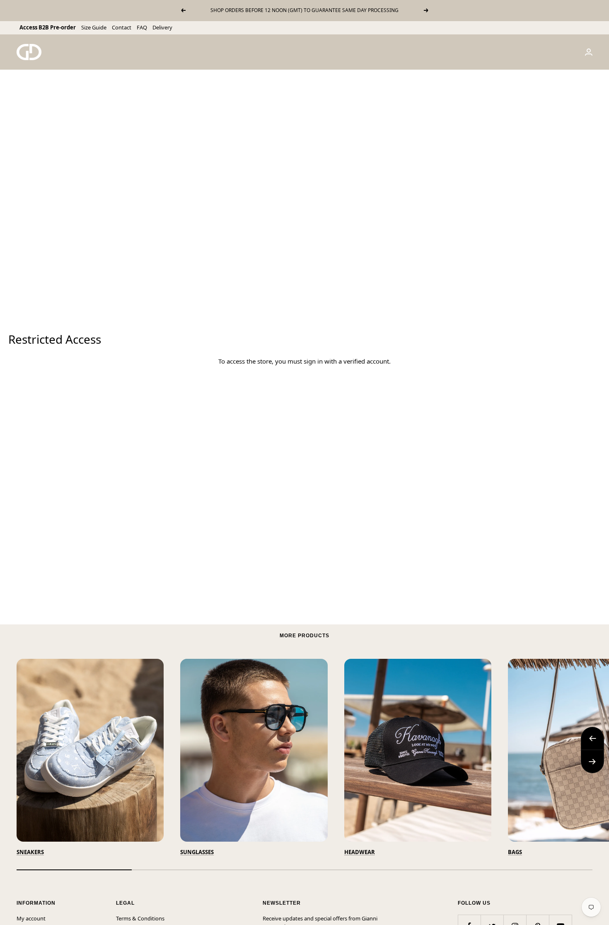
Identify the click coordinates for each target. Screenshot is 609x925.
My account (31, 918)
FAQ (142, 27)
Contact (121, 27)
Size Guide (93, 27)
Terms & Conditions (140, 918)
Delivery (162, 27)
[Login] (588, 52)
